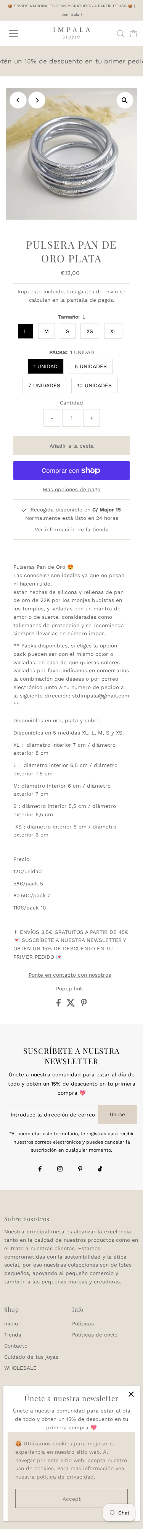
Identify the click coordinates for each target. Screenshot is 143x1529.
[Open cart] (133, 33)
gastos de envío (98, 291)
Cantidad (71, 403)
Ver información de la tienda (72, 529)
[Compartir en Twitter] (71, 1005)
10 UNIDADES (94, 385)
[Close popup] (131, 1394)
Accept (72, 1499)
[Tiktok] (100, 1169)
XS (90, 331)
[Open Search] (120, 33)
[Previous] (18, 100)
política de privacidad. (66, 1477)
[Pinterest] (80, 1169)
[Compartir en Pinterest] (84, 1005)
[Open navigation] (19, 33)
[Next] (36, 100)
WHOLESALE (20, 1368)
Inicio (11, 1323)
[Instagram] (59, 1169)
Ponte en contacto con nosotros (70, 975)
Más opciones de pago (71, 489)
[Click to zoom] (124, 100)
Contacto (15, 1346)
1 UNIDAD (46, 366)
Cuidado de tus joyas (31, 1357)
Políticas (83, 1323)
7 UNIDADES (44, 385)
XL (113, 331)
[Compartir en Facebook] (59, 1005)
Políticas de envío (94, 1335)
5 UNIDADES (91, 366)
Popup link (69, 989)
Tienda (12, 1335)
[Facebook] (40, 1169)
